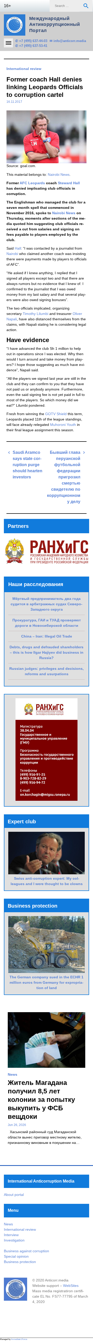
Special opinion (16, 1256)
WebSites (71, 1286)
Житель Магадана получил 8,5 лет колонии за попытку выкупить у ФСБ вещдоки (41, 1099)
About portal (14, 1195)
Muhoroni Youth (63, 425)
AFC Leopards (32, 183)
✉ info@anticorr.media (68, 41)
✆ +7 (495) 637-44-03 (31, 41)
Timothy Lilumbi (35, 314)
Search (86, 6)
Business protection (20, 1262)
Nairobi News (58, 174)
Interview (11, 1235)
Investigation (14, 1240)
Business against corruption (26, 1251)
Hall (18, 248)
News (12, 1074)
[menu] (8, 42)
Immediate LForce (19, 1339)
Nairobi (12, 254)
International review (23, 68)
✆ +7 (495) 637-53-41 (31, 46)
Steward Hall (69, 183)
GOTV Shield (56, 414)
